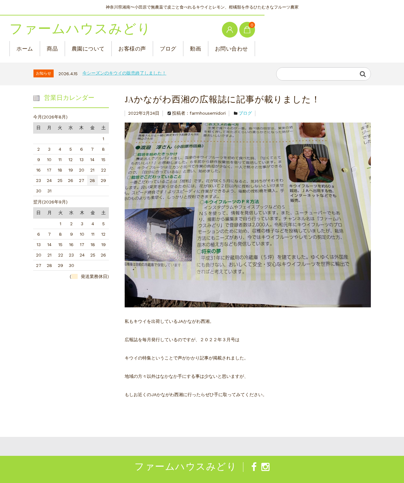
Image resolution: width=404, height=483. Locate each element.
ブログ (168, 48)
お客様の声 (132, 48)
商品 (52, 48)
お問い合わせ (231, 48)
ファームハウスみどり (80, 29)
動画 (195, 48)
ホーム (24, 48)
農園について (88, 48)
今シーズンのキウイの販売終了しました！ (124, 72)
